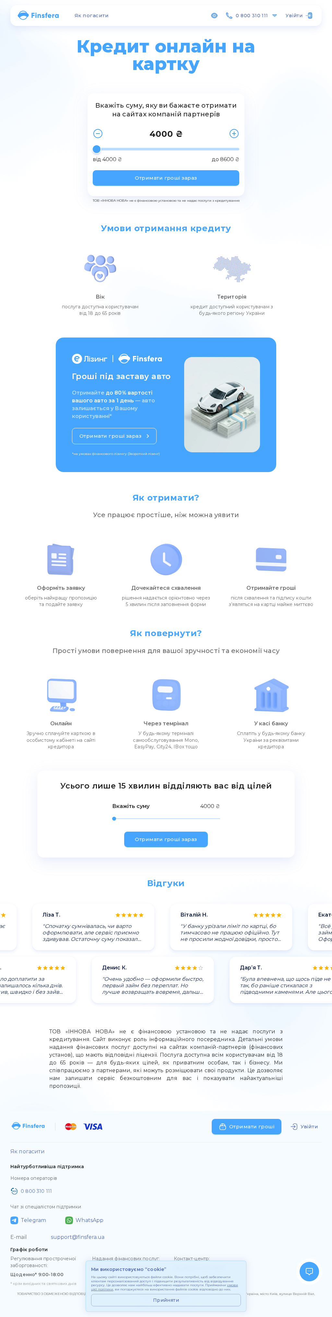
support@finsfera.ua (77, 1237)
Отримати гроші (251, 1126)
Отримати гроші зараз (166, 178)
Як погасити (92, 15)
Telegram (33, 1220)
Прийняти (166, 1300)
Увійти (294, 15)
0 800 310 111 (252, 15)
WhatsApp (89, 1220)
